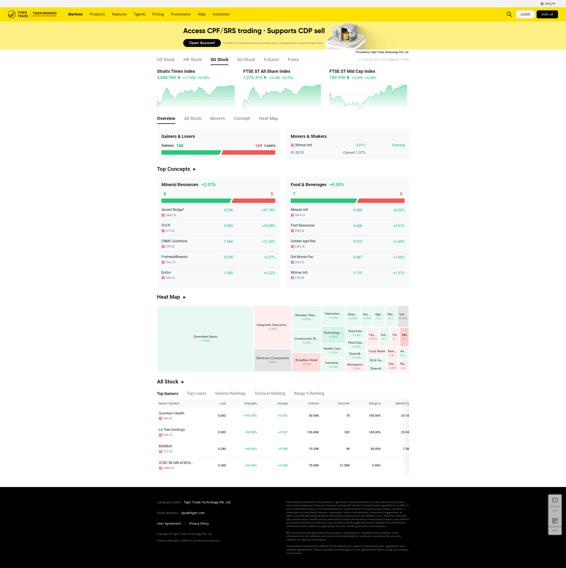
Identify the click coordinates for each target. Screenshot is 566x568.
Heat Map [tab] (268, 118)
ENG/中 (550, 4)
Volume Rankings (230, 393)
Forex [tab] (293, 59)
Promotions (181, 14)
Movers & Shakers (309, 136)
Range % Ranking (309, 393)
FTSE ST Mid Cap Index (352, 71)
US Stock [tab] (166, 59)
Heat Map (168, 297)
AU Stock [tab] (246, 59)
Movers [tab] (217, 118)
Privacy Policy (199, 524)
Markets (75, 14)
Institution (221, 14)
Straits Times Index (176, 71)
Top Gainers (167, 393)
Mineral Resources (179, 184)
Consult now (555, 508)
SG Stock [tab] (219, 59)
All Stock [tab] (192, 118)
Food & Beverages (309, 184)
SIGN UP (547, 14)
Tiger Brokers (32, 14)
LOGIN (525, 14)
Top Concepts (173, 169)
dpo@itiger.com (193, 513)
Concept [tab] (242, 118)
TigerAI (139, 14)
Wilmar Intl (303, 145)
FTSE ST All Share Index (266, 71)
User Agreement (169, 524)
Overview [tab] (166, 118)
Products (97, 14)
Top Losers (196, 393)
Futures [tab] (271, 59)
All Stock (167, 382)
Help (202, 14)
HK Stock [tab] (193, 59)
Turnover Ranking (269, 393)
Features (119, 14)
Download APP (555, 528)
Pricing (158, 14)
